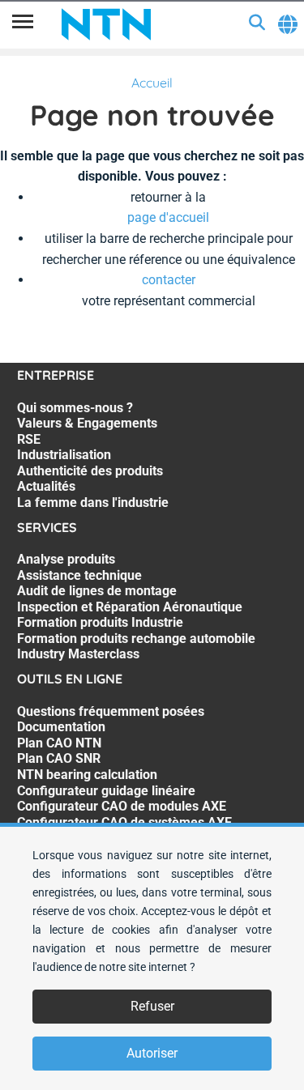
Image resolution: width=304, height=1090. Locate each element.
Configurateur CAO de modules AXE (121, 806)
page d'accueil (168, 217)
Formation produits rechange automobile (136, 638)
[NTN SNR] (106, 24)
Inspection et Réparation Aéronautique (129, 607)
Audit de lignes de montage (97, 590)
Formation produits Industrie (100, 622)
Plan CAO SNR (59, 758)
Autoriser (152, 1053)
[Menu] (22, 24)
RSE (29, 439)
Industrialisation (64, 454)
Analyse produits (66, 559)
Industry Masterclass (78, 654)
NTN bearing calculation (87, 774)
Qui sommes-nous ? (75, 407)
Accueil (152, 83)
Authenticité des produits (90, 471)
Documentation (61, 726)
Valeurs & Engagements (87, 423)
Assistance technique (79, 575)
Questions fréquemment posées (110, 711)
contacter (168, 279)
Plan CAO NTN (59, 743)
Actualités (46, 486)
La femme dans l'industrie (93, 502)
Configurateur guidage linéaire (106, 790)
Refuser (152, 1006)
